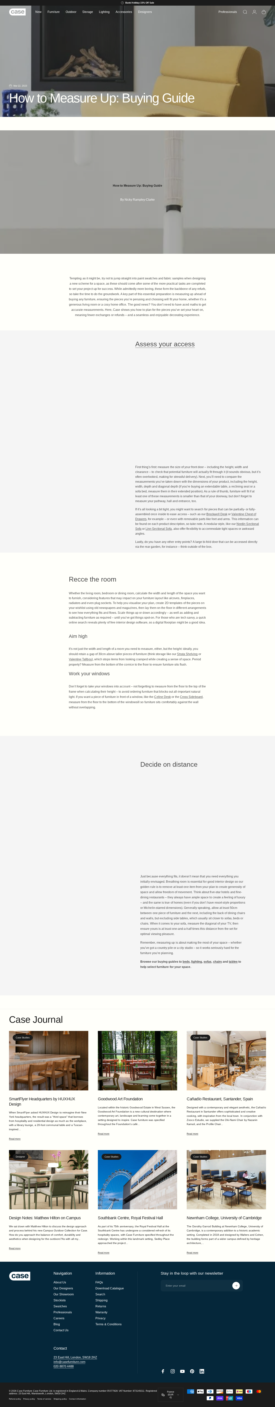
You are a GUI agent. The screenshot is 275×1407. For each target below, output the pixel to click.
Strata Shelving (187, 654)
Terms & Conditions (108, 1324)
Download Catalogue (109, 1288)
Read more (15, 1139)
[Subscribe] (236, 1285)
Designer (20, 1156)
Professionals (63, 1312)
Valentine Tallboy (80, 659)
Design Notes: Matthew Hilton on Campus (45, 1218)
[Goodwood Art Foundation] (137, 1060)
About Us (60, 1282)
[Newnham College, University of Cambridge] (226, 1180)
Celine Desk (162, 696)
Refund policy (15, 1399)
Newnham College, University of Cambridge (224, 1218)
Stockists (60, 1300)
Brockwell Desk (216, 514)
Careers (59, 1318)
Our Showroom (64, 1294)
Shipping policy (60, 1399)
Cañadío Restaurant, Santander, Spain (220, 1099)
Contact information (77, 1399)
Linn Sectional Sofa (159, 528)
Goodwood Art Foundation (120, 1099)
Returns (100, 1306)
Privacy (100, 1318)
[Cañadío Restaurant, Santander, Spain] (226, 1060)
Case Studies (23, 1037)
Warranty (101, 1312)
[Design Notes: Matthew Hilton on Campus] (48, 1180)
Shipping (101, 1300)
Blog (57, 1324)
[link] (75, 1357)
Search (100, 1294)
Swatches (60, 1306)
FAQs (99, 1282)
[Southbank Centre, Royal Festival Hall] (137, 1180)
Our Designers (63, 1288)
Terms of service (44, 1399)
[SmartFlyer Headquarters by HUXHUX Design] (48, 1060)
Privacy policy (29, 1399)
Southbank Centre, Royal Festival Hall (130, 1218)
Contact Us (61, 1330)
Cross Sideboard (191, 696)
